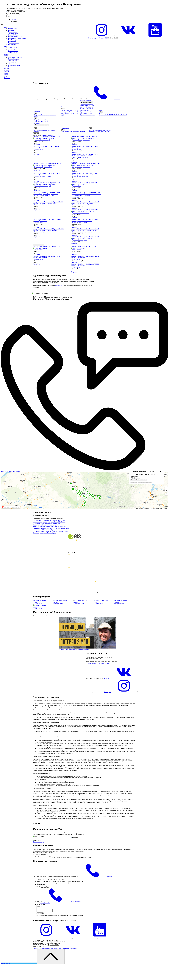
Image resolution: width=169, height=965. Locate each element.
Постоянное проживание (48, 115)
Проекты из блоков (86, 113)
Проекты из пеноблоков (87, 115)
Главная (13, 19)
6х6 (100, 115)
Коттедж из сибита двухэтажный (44, 195)
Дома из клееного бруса (15, 36)
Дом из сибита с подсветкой (80, 205)
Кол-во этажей (37, 126)
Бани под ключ (12, 47)
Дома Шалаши (12, 41)
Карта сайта (36, 948)
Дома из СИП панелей (14, 35)
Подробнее (36, 144)
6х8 (102, 115)
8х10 (119, 115)
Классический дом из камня (42, 205)
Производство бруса (14, 65)
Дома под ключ (12, 28)
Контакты (7, 78)
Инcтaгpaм (107, 692)
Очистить (36, 133)
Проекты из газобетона (87, 112)
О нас (6, 76)
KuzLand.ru (58, 285)
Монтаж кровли (12, 62)
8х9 (117, 115)
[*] (46, 936)
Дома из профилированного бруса (18, 38)
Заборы (10, 63)
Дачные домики (12, 32)
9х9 (122, 115)
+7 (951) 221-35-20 (102, 38)
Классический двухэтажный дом (44, 232)
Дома (5, 27)
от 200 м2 (37, 123)
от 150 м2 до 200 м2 (44, 121)
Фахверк (91, 131)
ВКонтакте (107, 678)
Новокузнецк (92, 38)
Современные (95, 130)
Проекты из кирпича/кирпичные (86, 107)
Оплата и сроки (6, 72)
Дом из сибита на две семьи (42, 176)
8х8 (115, 115)
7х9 (113, 115)
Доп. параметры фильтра (41, 125)
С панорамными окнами (101, 131)
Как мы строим (6, 69)
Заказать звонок (106, 663)
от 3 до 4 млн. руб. (67, 113)
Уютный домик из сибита (80, 157)
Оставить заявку (91, 663)
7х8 (111, 115)
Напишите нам (5, 963)
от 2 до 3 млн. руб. (72, 112)
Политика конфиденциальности (68, 948)
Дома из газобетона (13, 43)
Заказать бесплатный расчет (138, 479)
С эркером (81, 131)
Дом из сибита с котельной (80, 176)
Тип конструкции (65, 128)
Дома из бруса (12, 30)
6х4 (105, 115)
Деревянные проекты (86, 102)
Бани (5, 46)
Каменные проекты (86, 110)
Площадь (36, 116)
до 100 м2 (39, 120)
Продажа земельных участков (49, 948)
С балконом (67, 131)
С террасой (74, 131)
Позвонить (117, 99)
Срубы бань (11, 49)
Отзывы (6, 74)
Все (36, 113)
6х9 (107, 115)
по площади (49, 135)
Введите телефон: (134, 476)
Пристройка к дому (13, 59)
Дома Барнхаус (12, 40)
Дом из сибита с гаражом (79, 240)
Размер (100, 110)
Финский (108, 130)
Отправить (40, 913)
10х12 (125, 115)
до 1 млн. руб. (68, 110)
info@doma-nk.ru (45, 903)
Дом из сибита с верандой (42, 140)
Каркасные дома (13, 33)
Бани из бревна (12, 52)
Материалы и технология (85, 100)
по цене (43, 135)
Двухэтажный (49, 130)
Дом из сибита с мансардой (42, 186)
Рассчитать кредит (38, 842)
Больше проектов (38, 245)
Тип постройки (37, 111)
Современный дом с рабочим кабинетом (81, 196)
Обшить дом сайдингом (15, 57)
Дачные (38, 115)
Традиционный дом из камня (81, 167)
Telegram (78, 901)
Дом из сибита (38, 149)
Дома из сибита (12, 44)
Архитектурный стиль (94, 126)
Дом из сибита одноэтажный (81, 140)
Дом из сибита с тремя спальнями (82, 232)
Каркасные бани (13, 51)
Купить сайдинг (12, 60)
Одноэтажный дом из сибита (43, 167)
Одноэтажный (40, 130)
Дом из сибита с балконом (80, 222)
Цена (62, 106)
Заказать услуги (6, 54)
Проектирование (13, 67)
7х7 (109, 115)
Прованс (102, 130)
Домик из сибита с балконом (80, 213)
